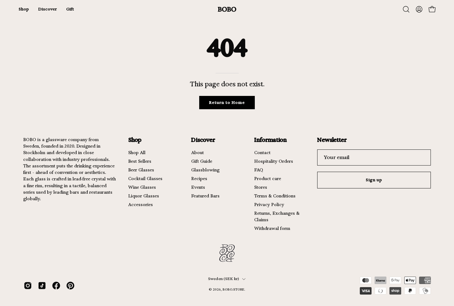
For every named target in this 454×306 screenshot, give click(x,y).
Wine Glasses (142, 187)
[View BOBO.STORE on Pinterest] (70, 285)
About (197, 152)
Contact (262, 152)
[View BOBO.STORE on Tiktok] (42, 285)
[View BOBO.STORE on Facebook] (56, 285)
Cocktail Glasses (145, 178)
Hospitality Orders (273, 161)
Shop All (136, 152)
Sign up (374, 180)
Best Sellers (139, 161)
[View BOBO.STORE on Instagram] (27, 285)
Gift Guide (201, 161)
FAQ (258, 169)
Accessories (140, 204)
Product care (267, 178)
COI (236, 294)
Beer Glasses (141, 169)
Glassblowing (205, 169)
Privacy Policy (269, 204)
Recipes (199, 178)
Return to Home (227, 102)
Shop (134, 139)
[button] (406, 9)
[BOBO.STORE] (227, 9)
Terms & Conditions (275, 195)
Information (270, 139)
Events (198, 187)
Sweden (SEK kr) (223, 279)
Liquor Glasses (143, 195)
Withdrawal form (272, 228)
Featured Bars (205, 195)
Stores (260, 187)
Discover (203, 139)
